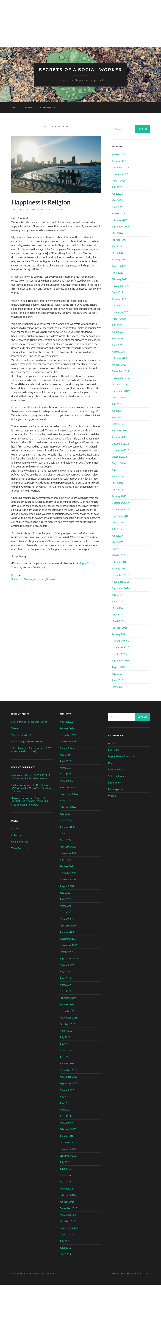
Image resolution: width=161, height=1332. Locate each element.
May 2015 (117, 686)
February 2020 (120, 357)
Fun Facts (113, 749)
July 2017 (117, 528)
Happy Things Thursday (121, 756)
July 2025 (117, 187)
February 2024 (120, 239)
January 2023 (119, 259)
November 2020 (120, 312)
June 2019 (117, 410)
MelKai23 (37, 209)
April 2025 (117, 206)
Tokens (15, 728)
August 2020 (119, 318)
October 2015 (119, 653)
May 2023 (117, 252)
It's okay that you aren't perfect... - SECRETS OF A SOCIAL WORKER (29, 799)
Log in (14, 828)
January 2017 (119, 568)
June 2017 (117, 535)
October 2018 (119, 456)
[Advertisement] (80, 24)
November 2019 (120, 377)
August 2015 (119, 667)
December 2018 (120, 443)
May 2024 (117, 233)
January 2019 (119, 436)
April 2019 (117, 423)
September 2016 (121, 588)
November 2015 (120, 647)
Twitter (28, 579)
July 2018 (117, 469)
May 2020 (117, 338)
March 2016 (118, 620)
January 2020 (119, 364)
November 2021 (120, 285)
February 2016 (120, 627)
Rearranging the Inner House (26, 741)
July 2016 (117, 594)
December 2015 (120, 640)
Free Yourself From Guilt (24, 804)
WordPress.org (19, 848)
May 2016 (117, 607)
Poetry (112, 762)
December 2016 (120, 575)
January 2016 (119, 634)
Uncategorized (116, 789)
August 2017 (119, 522)
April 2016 (117, 614)
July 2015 (117, 673)
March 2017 (118, 555)
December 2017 (120, 502)
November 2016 (120, 581)
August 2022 (119, 265)
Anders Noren (133, 1273)
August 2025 (119, 180)
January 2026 (119, 160)
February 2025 (120, 219)
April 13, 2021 (19, 209)
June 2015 (117, 680)
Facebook (17, 579)
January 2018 (119, 496)
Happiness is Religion (41, 202)
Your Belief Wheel (21, 734)
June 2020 (117, 331)
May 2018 (117, 482)
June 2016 (117, 601)
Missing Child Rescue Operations (29, 721)
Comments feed (19, 841)
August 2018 (119, 463)
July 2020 (117, 325)
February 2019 (120, 430)
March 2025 (118, 213)
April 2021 (117, 292)
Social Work (114, 782)
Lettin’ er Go (41, 778)
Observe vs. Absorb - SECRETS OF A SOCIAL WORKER (30, 776)
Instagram (39, 579)
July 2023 (117, 246)
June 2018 (117, 476)
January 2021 (119, 298)
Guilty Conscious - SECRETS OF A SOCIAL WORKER (29, 786)
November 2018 (120, 450)
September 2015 (121, 660)
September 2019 (121, 390)
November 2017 (120, 509)
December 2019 (120, 371)
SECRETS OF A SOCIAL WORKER (80, 69)
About (15, 107)
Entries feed (17, 834)
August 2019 (119, 397)
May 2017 (117, 542)
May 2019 (117, 417)
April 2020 (117, 344)
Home (28, 107)
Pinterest (51, 579)
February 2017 (120, 561)
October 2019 (119, 384)
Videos (112, 795)
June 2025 (117, 193)
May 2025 (117, 200)
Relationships (115, 769)
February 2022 (120, 279)
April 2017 (117, 548)
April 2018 (117, 489)
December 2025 (120, 167)
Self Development (117, 775)
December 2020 (120, 305)
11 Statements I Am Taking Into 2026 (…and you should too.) (31, 749)
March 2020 (118, 351)
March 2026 (118, 154)
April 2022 (117, 272)
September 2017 (121, 515)
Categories (46, 107)
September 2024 (121, 226)
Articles (112, 743)
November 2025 (120, 173)
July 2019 (117, 404)
